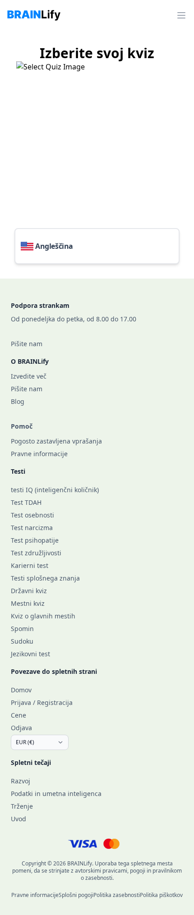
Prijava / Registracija (42, 702)
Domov (21, 690)
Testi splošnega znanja (45, 578)
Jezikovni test (30, 654)
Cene (18, 715)
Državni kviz (29, 590)
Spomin (22, 628)
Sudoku (22, 641)
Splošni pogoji (76, 895)
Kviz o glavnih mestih (43, 616)
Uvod (18, 818)
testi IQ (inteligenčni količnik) (55, 489)
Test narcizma (32, 527)
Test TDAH (26, 502)
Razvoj (20, 781)
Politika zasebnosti (116, 895)
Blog (17, 401)
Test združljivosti (36, 553)
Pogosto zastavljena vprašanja (56, 441)
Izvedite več (28, 376)
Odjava (21, 727)
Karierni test (29, 565)
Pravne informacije (39, 453)
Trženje (22, 806)
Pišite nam (26, 343)
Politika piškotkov (161, 895)
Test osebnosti (32, 515)
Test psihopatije (35, 540)
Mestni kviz (28, 603)
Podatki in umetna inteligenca (56, 793)
